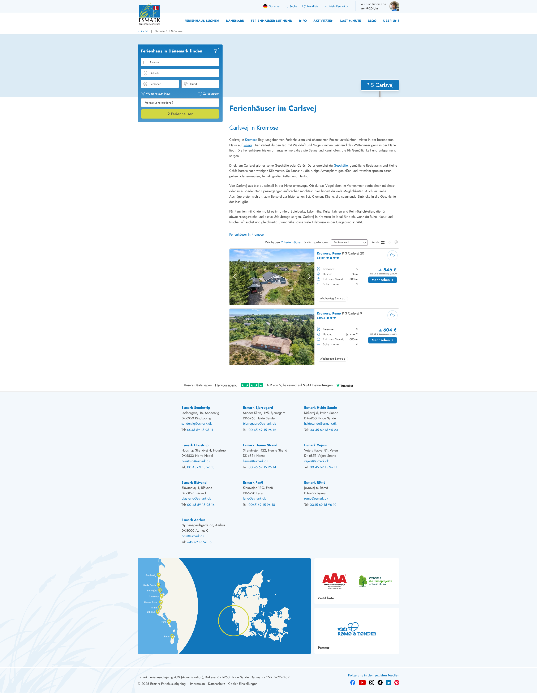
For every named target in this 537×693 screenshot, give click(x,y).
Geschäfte (341, 165)
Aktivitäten (323, 20)
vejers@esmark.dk (316, 461)
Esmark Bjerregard (258, 407)
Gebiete (154, 73)
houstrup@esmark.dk (195, 461)
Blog (372, 20)
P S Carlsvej (175, 31)
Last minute (350, 20)
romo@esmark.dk (316, 498)
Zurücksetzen (211, 93)
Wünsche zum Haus (158, 93)
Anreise (154, 62)
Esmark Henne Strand (260, 445)
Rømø (248, 145)
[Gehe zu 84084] (314, 337)
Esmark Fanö (253, 482)
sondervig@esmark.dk (196, 423)
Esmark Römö (314, 482)
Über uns (391, 20)
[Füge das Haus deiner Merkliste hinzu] (392, 255)
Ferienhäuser (180, 114)
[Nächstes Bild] (309, 277)
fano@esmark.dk (254, 498)
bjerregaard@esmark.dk (259, 423)
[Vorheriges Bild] (234, 277)
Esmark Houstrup (195, 445)
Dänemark (235, 20)
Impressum (197, 683)
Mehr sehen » (384, 280)
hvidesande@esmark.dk (320, 423)
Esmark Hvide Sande (320, 407)
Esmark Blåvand (194, 482)
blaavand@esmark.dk (196, 498)
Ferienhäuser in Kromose (246, 234)
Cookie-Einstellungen (242, 683)
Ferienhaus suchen (202, 20)
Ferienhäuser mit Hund (271, 20)
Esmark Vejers (315, 445)
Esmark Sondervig (195, 407)
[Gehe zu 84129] (314, 277)
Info (303, 20)
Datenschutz (216, 683)
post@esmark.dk (192, 536)
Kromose (251, 139)
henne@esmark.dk (255, 461)
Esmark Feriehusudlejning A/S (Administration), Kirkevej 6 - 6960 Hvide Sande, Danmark (200, 677)
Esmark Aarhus (193, 519)
